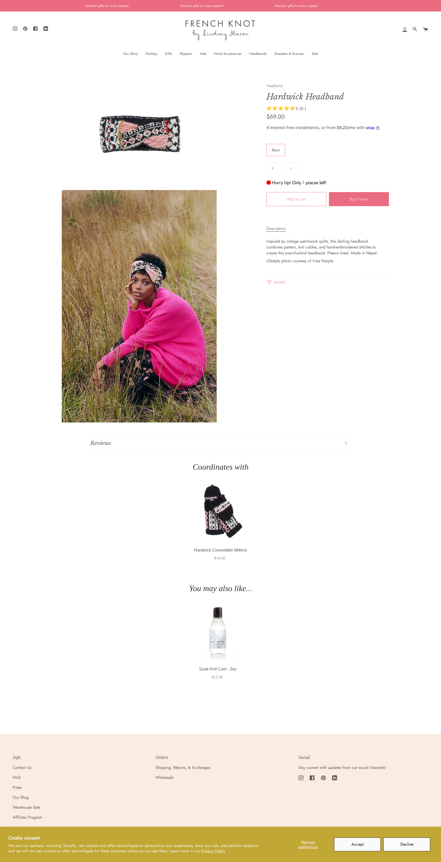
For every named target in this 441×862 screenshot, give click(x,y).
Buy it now (359, 199)
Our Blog (21, 797)
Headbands (274, 85)
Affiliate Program (27, 817)
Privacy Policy (213, 851)
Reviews (100, 443)
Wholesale (164, 777)
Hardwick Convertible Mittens (220, 550)
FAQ (17, 777)
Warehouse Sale (26, 807)
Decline (406, 844)
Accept (357, 844)
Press (17, 787)
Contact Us (22, 767)
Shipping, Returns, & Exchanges (182, 767)
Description (276, 228)
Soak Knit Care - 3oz (218, 669)
